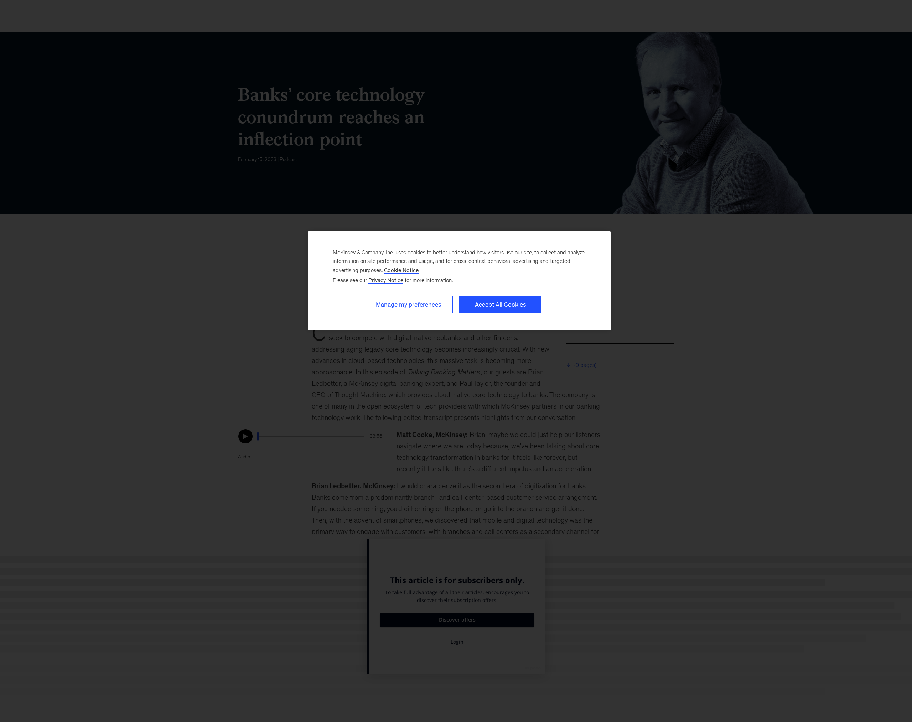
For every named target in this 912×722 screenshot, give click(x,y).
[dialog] (459, 280)
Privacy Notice (385, 280)
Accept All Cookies (500, 304)
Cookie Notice (401, 270)
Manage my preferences (408, 304)
